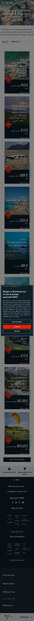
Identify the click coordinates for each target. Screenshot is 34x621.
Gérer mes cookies (17, 321)
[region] (17, 310)
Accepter (17, 326)
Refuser (17, 331)
